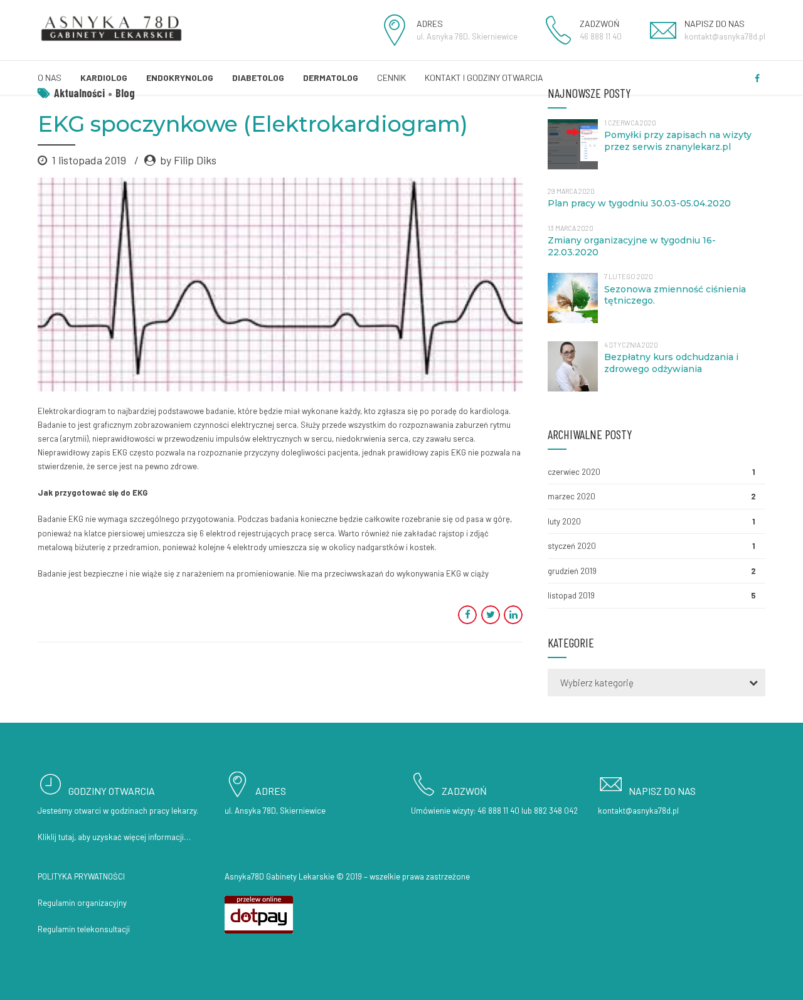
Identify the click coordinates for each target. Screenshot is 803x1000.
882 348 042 (556, 811)
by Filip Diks (188, 160)
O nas (49, 77)
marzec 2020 (571, 496)
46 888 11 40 (498, 811)
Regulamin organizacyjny (82, 903)
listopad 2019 (571, 595)
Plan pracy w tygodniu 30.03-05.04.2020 (639, 203)
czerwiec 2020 (574, 472)
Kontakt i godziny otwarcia (484, 77)
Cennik (391, 77)
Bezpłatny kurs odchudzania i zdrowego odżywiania (671, 363)
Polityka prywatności (81, 876)
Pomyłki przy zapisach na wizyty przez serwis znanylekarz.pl (678, 140)
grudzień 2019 (572, 571)
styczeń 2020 (572, 546)
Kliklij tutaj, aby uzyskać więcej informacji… (114, 837)
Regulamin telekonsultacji (84, 929)
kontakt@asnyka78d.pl (638, 811)
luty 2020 (564, 521)
